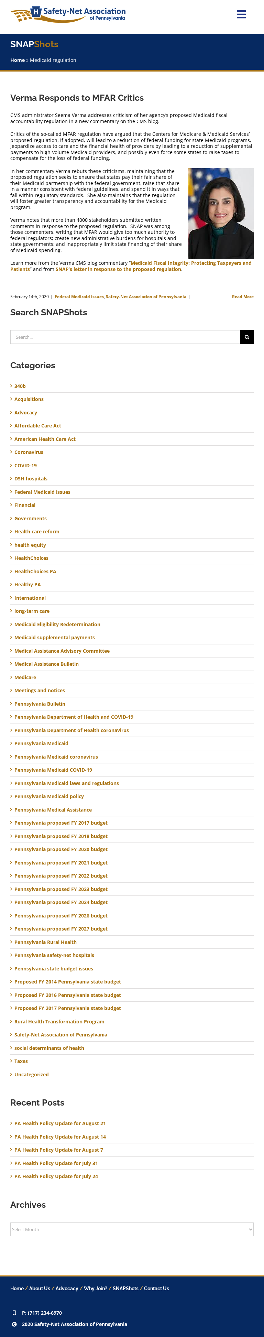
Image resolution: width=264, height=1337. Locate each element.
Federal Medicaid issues (79, 297)
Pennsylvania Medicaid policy (49, 796)
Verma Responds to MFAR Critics (77, 98)
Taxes (21, 1061)
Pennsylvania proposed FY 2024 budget (61, 902)
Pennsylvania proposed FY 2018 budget (61, 836)
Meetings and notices (39, 690)
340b (20, 386)
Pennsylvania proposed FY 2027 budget (61, 929)
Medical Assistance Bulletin (46, 664)
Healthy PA (27, 584)
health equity (30, 545)
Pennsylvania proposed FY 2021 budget (61, 863)
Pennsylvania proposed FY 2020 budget (61, 849)
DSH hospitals (30, 479)
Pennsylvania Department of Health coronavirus (71, 730)
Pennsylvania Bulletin (39, 704)
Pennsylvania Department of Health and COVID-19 (73, 717)
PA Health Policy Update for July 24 (56, 1176)
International (30, 598)
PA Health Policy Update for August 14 (60, 1136)
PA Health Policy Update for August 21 (60, 1123)
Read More (243, 297)
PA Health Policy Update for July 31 (56, 1163)
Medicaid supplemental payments (54, 637)
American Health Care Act (45, 439)
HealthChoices (31, 558)
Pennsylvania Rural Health (45, 942)
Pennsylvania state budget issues (53, 969)
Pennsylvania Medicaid (41, 743)
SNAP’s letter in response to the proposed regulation (118, 269)
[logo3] (68, 8)
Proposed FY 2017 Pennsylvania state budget (67, 1008)
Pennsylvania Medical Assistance (53, 810)
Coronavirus (28, 452)
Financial (24, 505)
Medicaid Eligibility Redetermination (58, 624)
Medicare (25, 677)
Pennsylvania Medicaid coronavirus (56, 757)
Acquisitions (29, 399)
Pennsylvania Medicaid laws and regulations (66, 783)
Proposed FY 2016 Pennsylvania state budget (67, 995)
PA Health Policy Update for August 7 (58, 1149)
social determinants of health (49, 1048)
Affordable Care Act (37, 426)
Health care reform (36, 532)
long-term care (32, 611)
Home (17, 60)
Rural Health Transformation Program (59, 1022)
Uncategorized (31, 1075)
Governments (30, 518)
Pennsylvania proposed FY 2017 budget (61, 823)
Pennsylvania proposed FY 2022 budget (61, 876)
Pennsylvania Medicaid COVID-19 (53, 770)
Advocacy (25, 413)
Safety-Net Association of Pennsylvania (146, 297)
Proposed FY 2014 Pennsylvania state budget (67, 982)
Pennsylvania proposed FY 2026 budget (61, 916)
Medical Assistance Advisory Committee (62, 651)
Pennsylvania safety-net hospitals (54, 955)
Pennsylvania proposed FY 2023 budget (61, 889)
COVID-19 (25, 466)
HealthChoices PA (35, 571)
